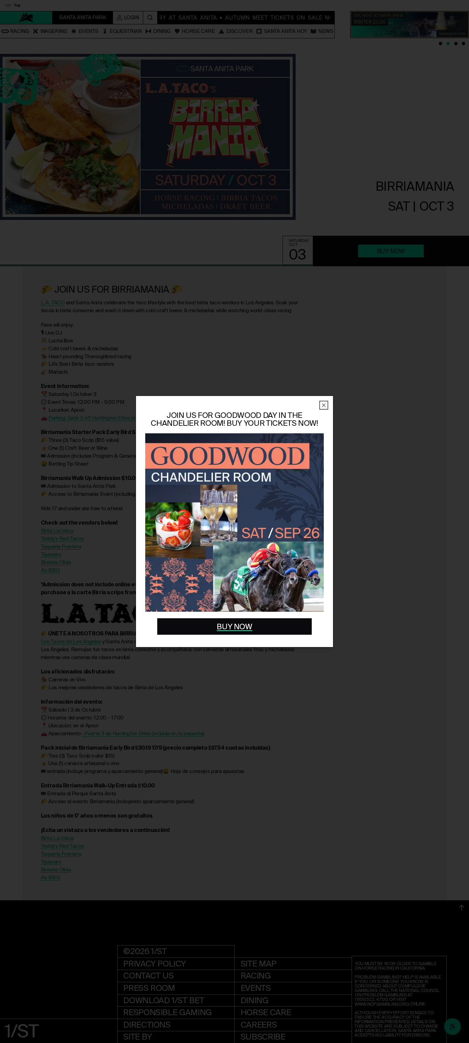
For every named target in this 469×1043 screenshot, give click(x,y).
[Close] (324, 405)
